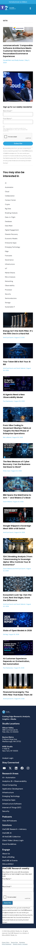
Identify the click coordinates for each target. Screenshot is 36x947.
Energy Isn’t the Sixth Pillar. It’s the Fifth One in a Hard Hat (18, 332)
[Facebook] (22, 768)
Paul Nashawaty (8, 401)
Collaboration (9, 196)
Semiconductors (11, 298)
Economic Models (11, 239)
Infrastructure (10, 264)
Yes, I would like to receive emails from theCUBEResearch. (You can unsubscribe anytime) (15, 130)
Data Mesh (8, 226)
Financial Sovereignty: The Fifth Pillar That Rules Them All (17, 693)
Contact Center (10, 200)
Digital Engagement (12, 230)
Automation (9, 187)
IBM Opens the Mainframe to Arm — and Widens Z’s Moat (17, 496)
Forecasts (8, 256)
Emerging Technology (12, 247)
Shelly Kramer (19, 60)
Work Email (7, 111)
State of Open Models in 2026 (17, 630)
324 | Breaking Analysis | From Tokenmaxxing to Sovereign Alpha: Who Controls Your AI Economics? (17, 560)
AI (5, 183)
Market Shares (10, 273)
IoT (6, 268)
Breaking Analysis (11, 213)
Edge (7, 251)
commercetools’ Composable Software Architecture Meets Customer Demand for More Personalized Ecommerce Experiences (18, 51)
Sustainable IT (10, 307)
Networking (9, 281)
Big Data (8, 209)
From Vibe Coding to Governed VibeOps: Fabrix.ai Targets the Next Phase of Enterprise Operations (17, 429)
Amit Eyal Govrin (8, 337)
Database (8, 221)
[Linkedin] (16, 768)
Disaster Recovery (11, 234)
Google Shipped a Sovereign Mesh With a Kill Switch (17, 527)
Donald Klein (7, 60)
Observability (9, 285)
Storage (7, 303)
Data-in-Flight (10, 217)
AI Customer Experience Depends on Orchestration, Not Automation (16, 661)
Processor (8, 290)
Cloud (7, 192)
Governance (9, 260)
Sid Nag (5, 634)
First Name (7, 118)
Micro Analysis (10, 277)
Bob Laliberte (7, 437)
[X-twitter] (10, 768)
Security (8, 294)
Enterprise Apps (10, 243)
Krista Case (6, 471)
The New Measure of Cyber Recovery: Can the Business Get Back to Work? (16, 464)
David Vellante (20, 368)
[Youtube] (4, 768)
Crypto (7, 204)
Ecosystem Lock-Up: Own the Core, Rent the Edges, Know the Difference (17, 598)
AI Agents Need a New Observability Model (14, 396)
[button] (2, 7)
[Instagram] (28, 768)
